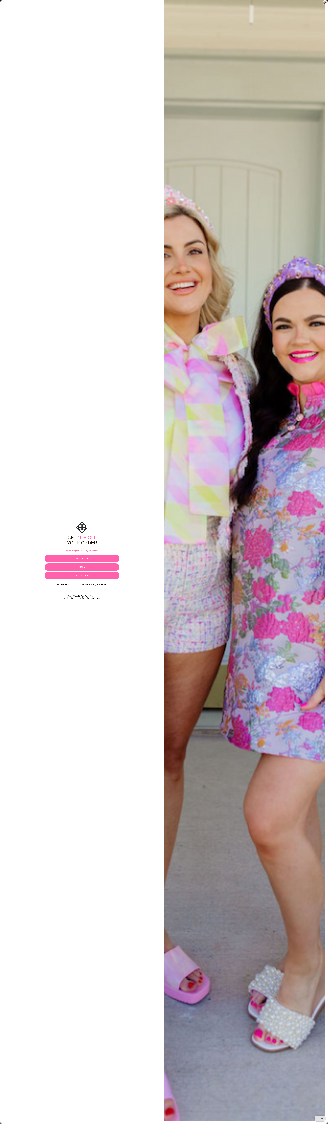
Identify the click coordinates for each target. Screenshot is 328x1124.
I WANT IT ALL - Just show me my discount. (82, 585)
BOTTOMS (82, 575)
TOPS (82, 567)
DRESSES (82, 558)
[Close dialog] (325, 3)
